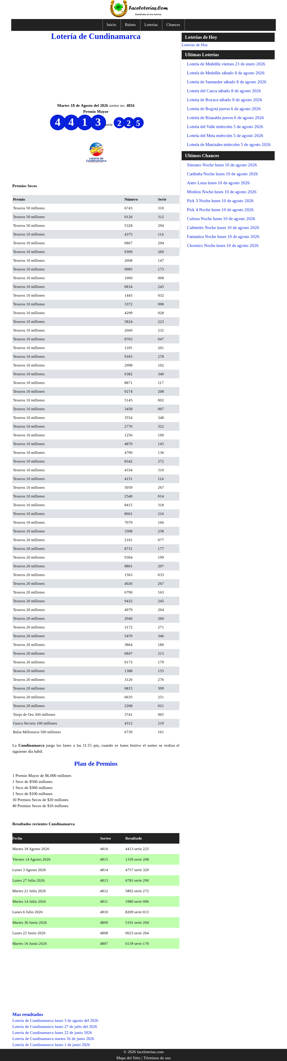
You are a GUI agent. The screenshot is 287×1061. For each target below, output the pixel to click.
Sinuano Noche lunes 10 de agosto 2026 (222, 165)
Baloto (130, 24)
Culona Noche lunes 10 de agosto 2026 (221, 218)
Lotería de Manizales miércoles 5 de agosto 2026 (229, 144)
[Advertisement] (95, 71)
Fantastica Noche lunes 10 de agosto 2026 (223, 236)
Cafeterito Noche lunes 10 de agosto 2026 (223, 227)
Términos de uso (157, 1058)
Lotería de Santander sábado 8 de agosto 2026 (226, 81)
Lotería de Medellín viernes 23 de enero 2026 (226, 64)
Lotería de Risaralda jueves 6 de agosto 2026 (225, 117)
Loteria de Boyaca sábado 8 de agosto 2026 (224, 99)
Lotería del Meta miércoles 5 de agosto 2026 (225, 135)
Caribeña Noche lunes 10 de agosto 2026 (222, 173)
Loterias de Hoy (195, 45)
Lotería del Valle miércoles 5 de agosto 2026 (225, 126)
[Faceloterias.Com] (143, 16)
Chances (173, 24)
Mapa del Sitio (128, 1058)
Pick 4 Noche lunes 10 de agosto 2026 (220, 209)
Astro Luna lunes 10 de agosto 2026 (218, 182)
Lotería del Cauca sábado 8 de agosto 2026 (224, 90)
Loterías (151, 24)
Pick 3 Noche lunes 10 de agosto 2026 (220, 200)
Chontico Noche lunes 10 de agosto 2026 (223, 245)
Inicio (111, 24)
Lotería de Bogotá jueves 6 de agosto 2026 (224, 108)
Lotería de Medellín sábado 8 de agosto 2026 (226, 73)
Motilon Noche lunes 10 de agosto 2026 (222, 191)
